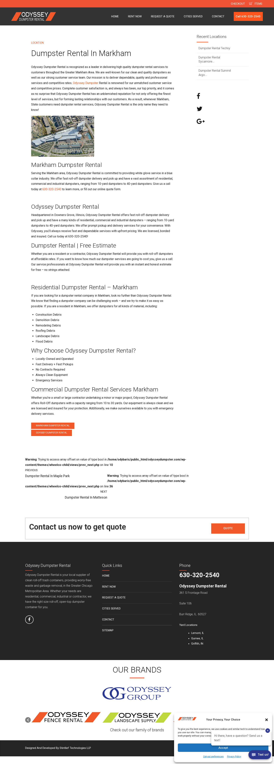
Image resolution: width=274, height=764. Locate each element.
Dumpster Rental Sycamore (209, 59)
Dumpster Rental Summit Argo (215, 73)
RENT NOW (135, 16)
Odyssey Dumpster (85, 83)
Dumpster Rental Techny (214, 48)
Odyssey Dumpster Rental (51, 432)
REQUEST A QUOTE (162, 16)
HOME (115, 16)
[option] (66, 718)
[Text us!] (259, 756)
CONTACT (218, 16)
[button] (28, 720)
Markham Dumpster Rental (53, 425)
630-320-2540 (51, 189)
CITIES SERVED (193, 16)
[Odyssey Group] (137, 693)
